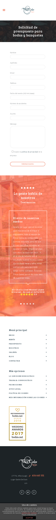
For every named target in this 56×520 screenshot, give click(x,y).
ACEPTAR (29, 518)
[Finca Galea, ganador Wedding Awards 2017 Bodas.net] (17, 425)
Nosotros (14, 348)
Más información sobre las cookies (27, 397)
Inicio (12, 335)
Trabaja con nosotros (20, 380)
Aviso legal (15, 389)
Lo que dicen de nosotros (21, 376)
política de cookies (29, 513)
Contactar (14, 361)
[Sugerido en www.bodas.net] (17, 408)
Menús (12, 339)
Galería (13, 352)
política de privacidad (29, 152)
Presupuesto (15, 344)
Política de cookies (18, 393)
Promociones (15, 385)
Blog (11, 356)
